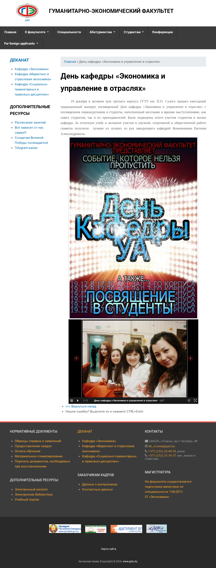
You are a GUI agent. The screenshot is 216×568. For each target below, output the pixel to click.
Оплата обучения (27, 451)
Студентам (132, 32)
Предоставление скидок (33, 446)
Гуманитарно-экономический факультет (111, 11)
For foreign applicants (20, 43)
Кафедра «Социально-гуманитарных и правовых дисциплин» (32, 89)
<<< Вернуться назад (80, 406)
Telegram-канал (26, 148)
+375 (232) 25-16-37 (162, 455)
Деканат (19, 60)
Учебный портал (27, 499)
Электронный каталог (31, 489)
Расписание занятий (30, 122)
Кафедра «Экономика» (32, 69)
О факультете (35, 32)
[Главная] (27, 11)
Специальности (69, 32)
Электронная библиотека (34, 494)
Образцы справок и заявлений (38, 441)
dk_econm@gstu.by (161, 446)
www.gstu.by (130, 561)
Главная (10, 32)
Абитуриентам (101, 32)
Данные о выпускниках (99, 484)
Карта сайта (108, 549)
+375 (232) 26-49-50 (162, 451)
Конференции (162, 32)
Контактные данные (97, 489)
